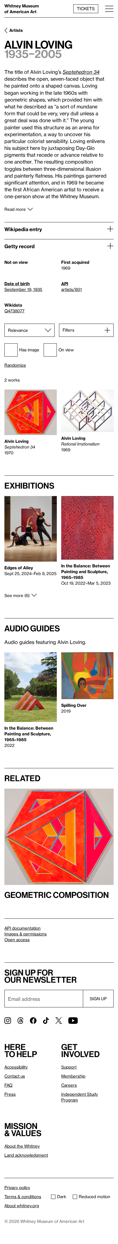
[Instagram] (7, 1020)
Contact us (14, 1076)
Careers (69, 1085)
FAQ (8, 1085)
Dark (61, 1196)
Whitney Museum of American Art (21, 8)
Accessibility (16, 1066)
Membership (73, 1076)
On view (66, 349)
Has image (29, 349)
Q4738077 (14, 310)
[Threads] (20, 1020)
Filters (68, 329)
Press (10, 1094)
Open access (17, 939)
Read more (15, 209)
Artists (16, 30)
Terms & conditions (22, 1196)
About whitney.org (21, 1205)
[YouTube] (73, 1020)
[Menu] (109, 8)
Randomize (15, 365)
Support (69, 1066)
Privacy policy (17, 1187)
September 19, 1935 (23, 289)
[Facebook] (33, 1020)
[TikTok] (46, 1020)
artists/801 (71, 289)
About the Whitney (22, 1146)
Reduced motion (94, 1196)
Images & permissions (25, 933)
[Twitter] (58, 1020)
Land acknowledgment (26, 1155)
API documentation (22, 928)
